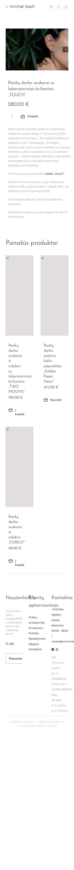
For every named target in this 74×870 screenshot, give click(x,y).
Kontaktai (35, 649)
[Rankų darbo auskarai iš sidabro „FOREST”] (19, 467)
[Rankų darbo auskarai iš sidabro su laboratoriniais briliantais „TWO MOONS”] (19, 295)
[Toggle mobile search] (59, 7)
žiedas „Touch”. (55, 173)
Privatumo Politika (36, 630)
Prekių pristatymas (37, 620)
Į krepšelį (32, 116)
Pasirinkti (52, 400)
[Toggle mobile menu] (66, 7)
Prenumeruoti (18, 658)
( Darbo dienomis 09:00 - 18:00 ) (59, 623)
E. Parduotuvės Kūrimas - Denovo (37, 725)
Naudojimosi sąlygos (37, 641)
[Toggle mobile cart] (51, 7)
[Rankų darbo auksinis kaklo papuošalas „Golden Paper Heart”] (54, 295)
